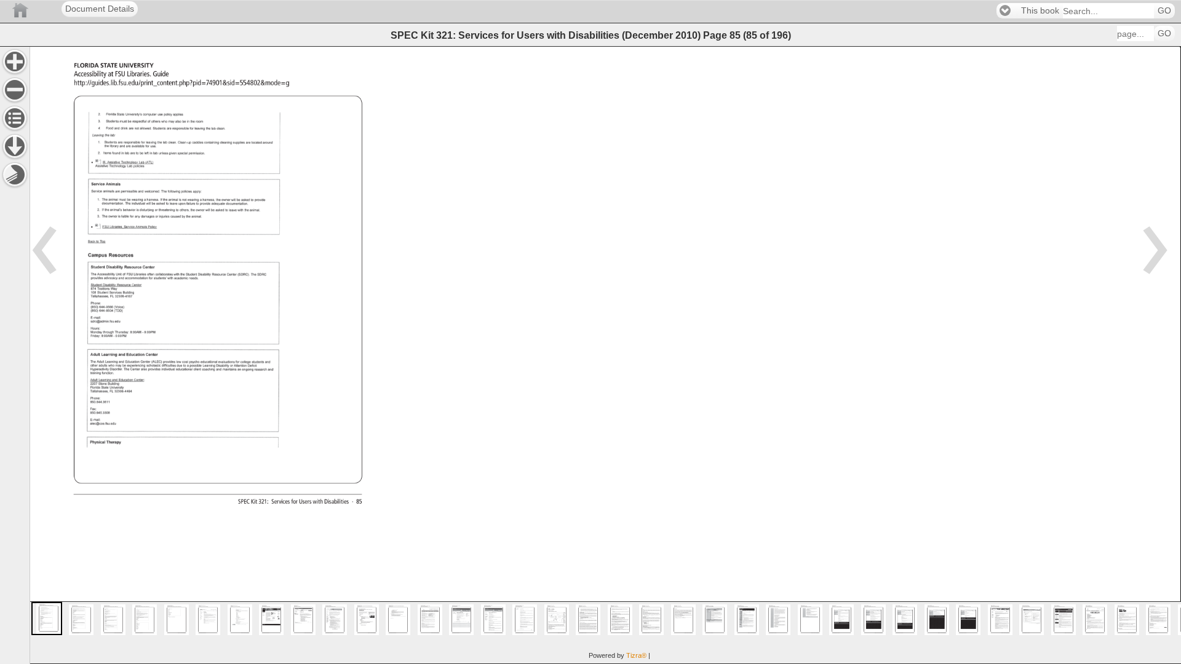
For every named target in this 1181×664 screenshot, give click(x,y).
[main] (605, 355)
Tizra (636, 655)
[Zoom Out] (14, 89)
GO (1164, 10)
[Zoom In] (14, 61)
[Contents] (14, 118)
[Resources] (14, 146)
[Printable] (14, 174)
